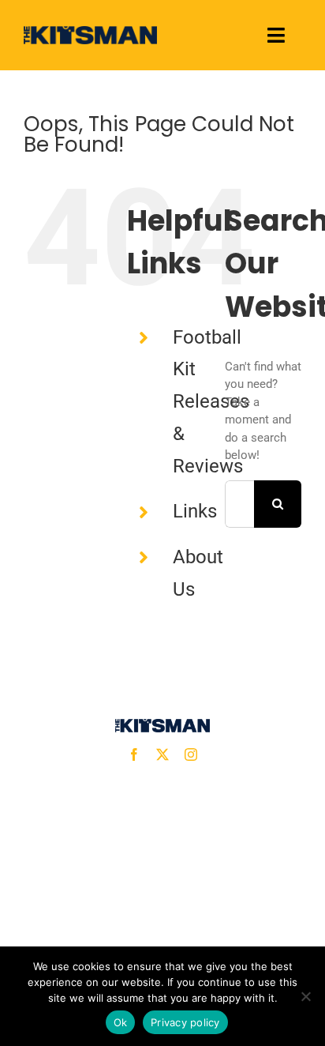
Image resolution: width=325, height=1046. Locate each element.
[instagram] (191, 754)
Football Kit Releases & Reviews (211, 401)
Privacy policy (185, 1022)
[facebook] (134, 754)
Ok (121, 1022)
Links (195, 511)
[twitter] (162, 754)
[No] (305, 996)
